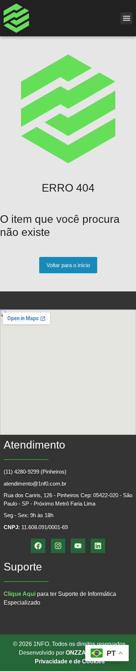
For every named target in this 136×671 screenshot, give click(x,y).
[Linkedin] (98, 546)
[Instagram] (58, 546)
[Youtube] (78, 546)
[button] (126, 18)
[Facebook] (38, 546)
